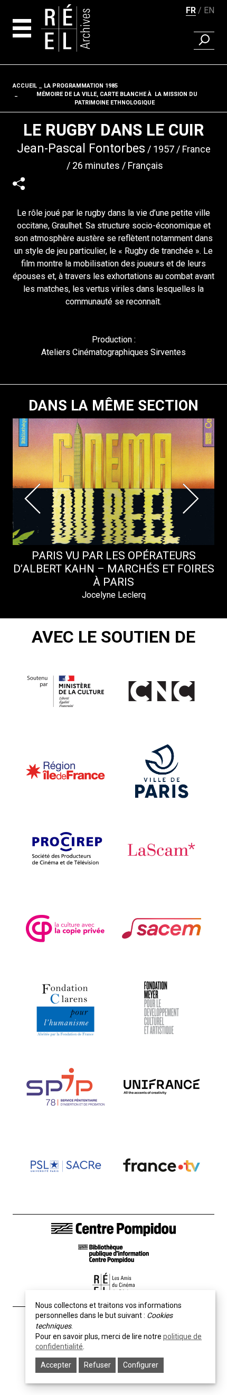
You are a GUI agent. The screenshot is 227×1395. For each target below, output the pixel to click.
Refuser (97, 1365)
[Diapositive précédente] (35, 498)
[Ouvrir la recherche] (204, 41)
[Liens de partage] (19, 183)
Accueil (25, 85)
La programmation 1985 (81, 85)
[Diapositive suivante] (192, 498)
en (209, 10)
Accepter (56, 1365)
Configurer (140, 1365)
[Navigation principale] (22, 28)
